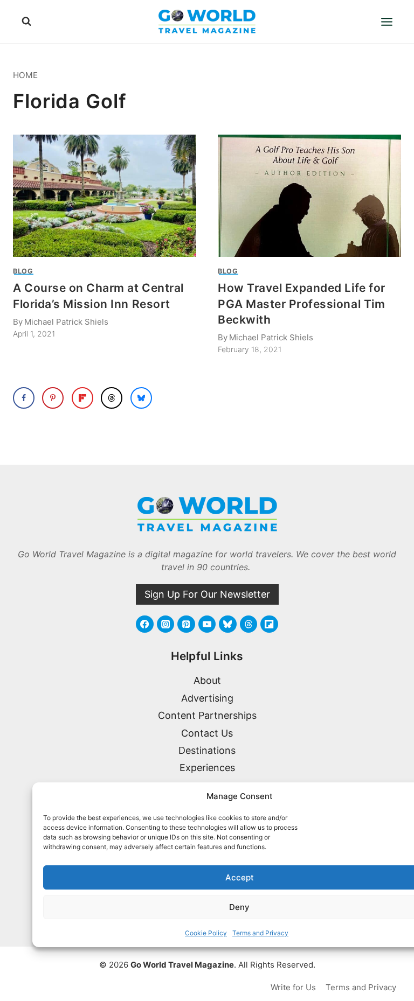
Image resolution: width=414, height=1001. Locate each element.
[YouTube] (207, 624)
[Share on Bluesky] (141, 398)
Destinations (207, 750)
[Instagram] (165, 624)
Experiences (207, 767)
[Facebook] (144, 624)
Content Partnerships (207, 715)
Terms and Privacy (260, 933)
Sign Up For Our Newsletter (207, 594)
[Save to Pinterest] (53, 398)
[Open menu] (386, 21)
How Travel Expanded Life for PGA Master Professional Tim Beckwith (301, 303)
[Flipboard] (269, 624)
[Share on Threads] (111, 398)
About (207, 680)
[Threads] (248, 624)
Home (25, 75)
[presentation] (104, 196)
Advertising (207, 698)
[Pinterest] (186, 624)
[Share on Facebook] (23, 398)
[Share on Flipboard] (82, 398)
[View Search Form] (26, 21)
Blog (23, 271)
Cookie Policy (206, 933)
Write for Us (293, 987)
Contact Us (207, 733)
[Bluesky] (227, 624)
